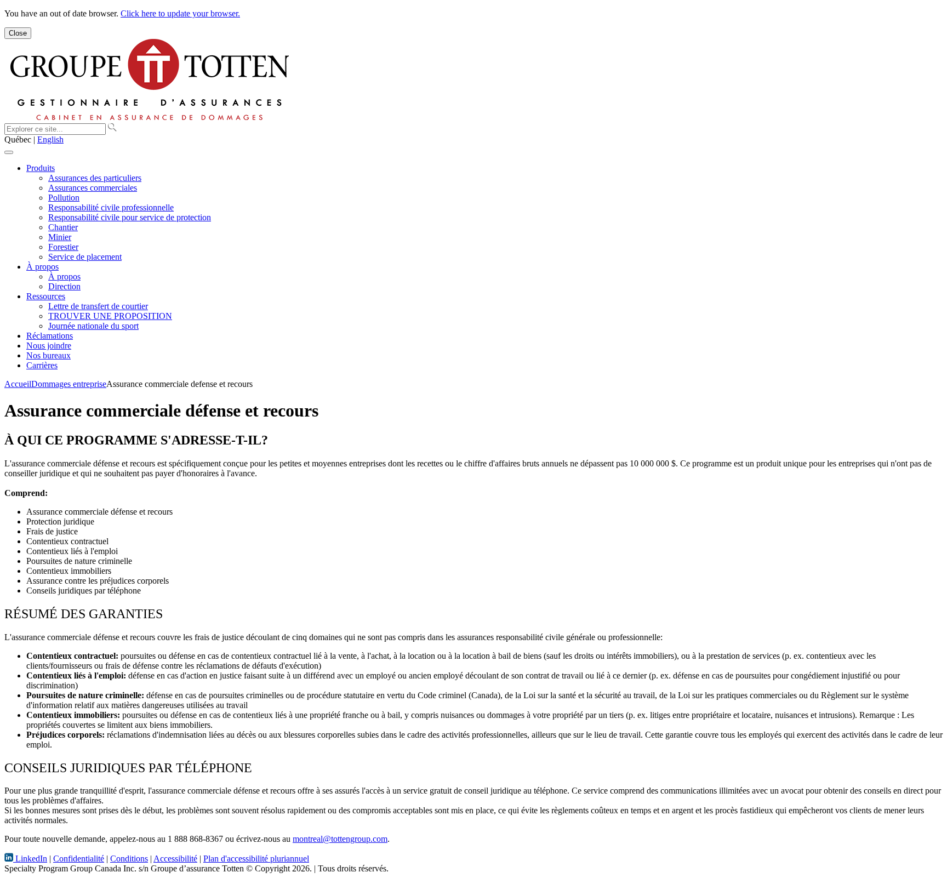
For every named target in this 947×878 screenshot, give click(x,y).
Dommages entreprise (68, 384)
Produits (40, 168)
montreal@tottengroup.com (340, 838)
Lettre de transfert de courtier (98, 306)
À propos (42, 266)
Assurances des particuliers (94, 178)
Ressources (45, 296)
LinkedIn (30, 858)
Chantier (63, 227)
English (50, 139)
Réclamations (49, 335)
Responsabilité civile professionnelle (111, 207)
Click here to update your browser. (180, 13)
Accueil (17, 384)
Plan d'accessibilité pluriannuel (256, 858)
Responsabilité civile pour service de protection (129, 217)
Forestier (63, 247)
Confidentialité (78, 858)
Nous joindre (48, 345)
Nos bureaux (48, 355)
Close (18, 33)
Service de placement (85, 256)
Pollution (63, 197)
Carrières (42, 365)
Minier (59, 237)
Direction (64, 286)
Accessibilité (175, 858)
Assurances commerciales (92, 187)
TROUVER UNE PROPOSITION (110, 316)
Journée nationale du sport (93, 325)
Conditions (129, 858)
